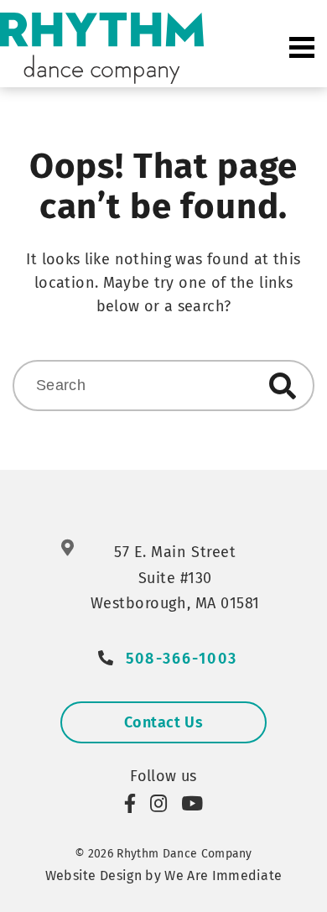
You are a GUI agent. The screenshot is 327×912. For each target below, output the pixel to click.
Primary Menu (301, 48)
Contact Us (163, 722)
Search (282, 386)
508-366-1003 (181, 659)
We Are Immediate (223, 875)
